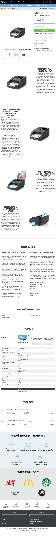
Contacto (4, 519)
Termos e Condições (23, 528)
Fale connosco (42, 52)
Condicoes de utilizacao (32, 528)
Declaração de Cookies (43, 528)
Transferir (52, 413)
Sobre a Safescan (6, 516)
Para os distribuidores (7, 517)
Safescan (23, 342)
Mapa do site (15, 528)
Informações (52, 420)
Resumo (13, 58)
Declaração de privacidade (35, 521)
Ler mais (4, 523)
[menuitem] (6, 2)
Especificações (21, 58)
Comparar (43, 58)
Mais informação (23, 391)
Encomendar (44, 30)
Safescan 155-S (4, 342)
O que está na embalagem (33, 58)
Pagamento (31, 517)
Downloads (51, 58)
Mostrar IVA (33, 530)
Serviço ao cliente (34, 1)
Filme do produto (5, 58)
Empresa (25, 1)
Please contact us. (51, 8)
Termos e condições (34, 519)
